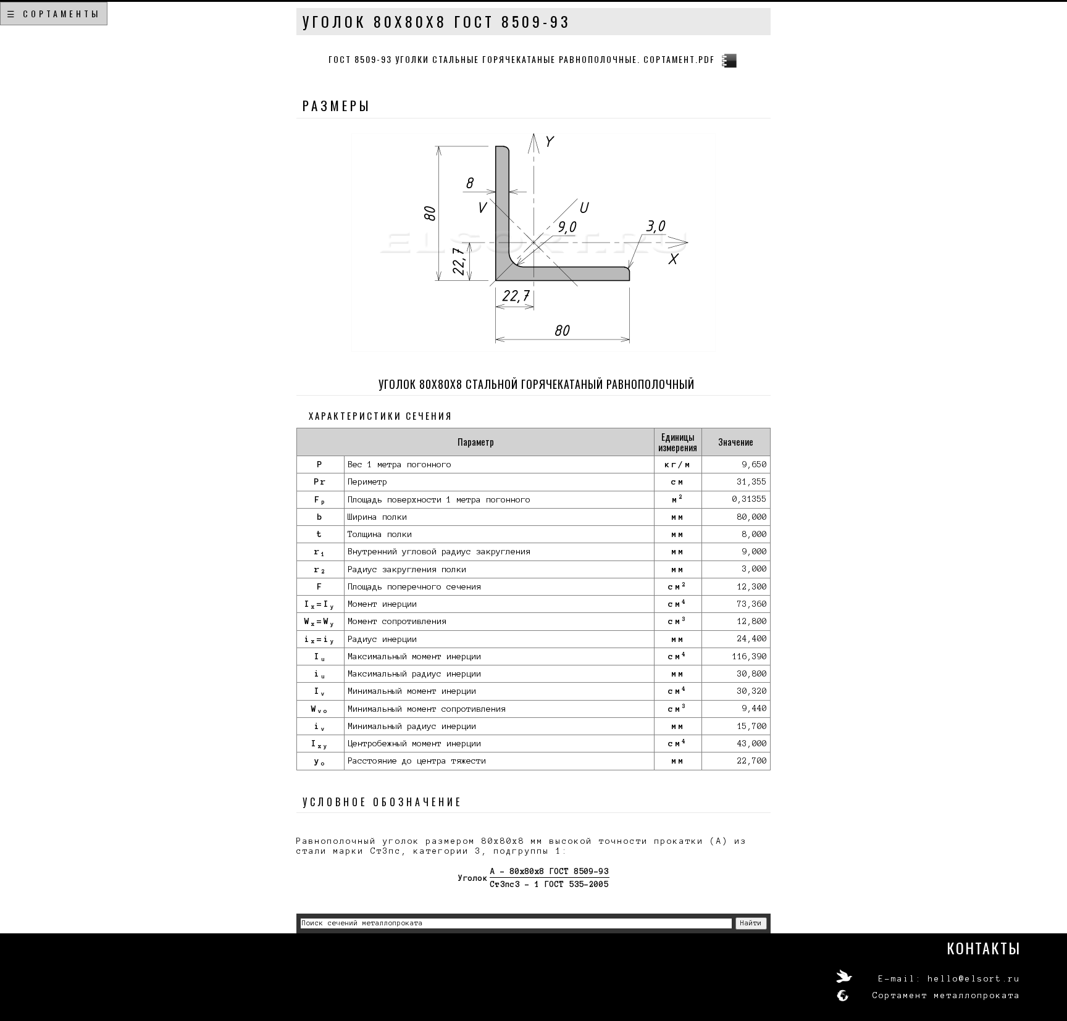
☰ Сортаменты (54, 13)
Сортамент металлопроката (946, 995)
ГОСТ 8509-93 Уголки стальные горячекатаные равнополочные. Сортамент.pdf (521, 58)
